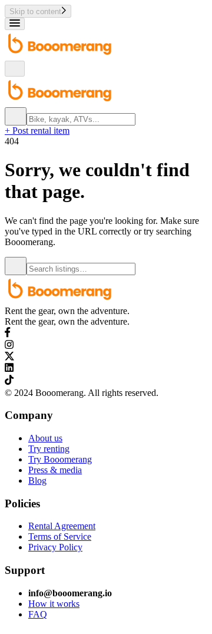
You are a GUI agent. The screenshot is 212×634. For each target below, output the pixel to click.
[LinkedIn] (9, 369)
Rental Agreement (61, 526)
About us (45, 438)
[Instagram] (9, 346)
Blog (37, 480)
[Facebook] (8, 334)
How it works (54, 604)
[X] (10, 357)
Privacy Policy (55, 547)
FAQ (37, 614)
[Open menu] (15, 24)
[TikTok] (9, 382)
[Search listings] (15, 266)
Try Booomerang (60, 459)
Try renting (48, 449)
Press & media (55, 470)
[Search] (15, 116)
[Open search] (15, 69)
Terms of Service (59, 536)
